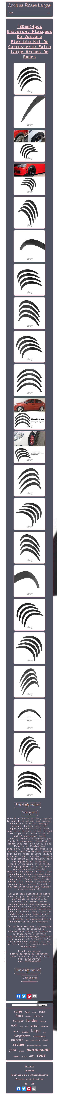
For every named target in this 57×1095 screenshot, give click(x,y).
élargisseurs (22, 1036)
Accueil (29, 1066)
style (21, 1026)
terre (45, 1046)
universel (44, 1026)
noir (14, 1025)
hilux (34, 1012)
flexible (45, 1040)
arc (16, 1031)
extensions (39, 1036)
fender (31, 1020)
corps (18, 1011)
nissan (25, 1032)
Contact (29, 1070)
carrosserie (38, 1049)
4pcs (26, 1040)
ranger (18, 1020)
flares (19, 1015)
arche (42, 1011)
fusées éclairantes (34, 1046)
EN (26, 1083)
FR (32, 1083)
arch (26, 1026)
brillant (34, 1025)
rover (16, 1056)
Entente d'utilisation (29, 1079)
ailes (44, 1032)
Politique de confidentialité (29, 1075)
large (35, 1030)
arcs (24, 1056)
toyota (21, 1051)
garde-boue (17, 1039)
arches (18, 1044)
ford (12, 1049)
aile (31, 1056)
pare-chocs (35, 1040)
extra (43, 1021)
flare (27, 1012)
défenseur (38, 1016)
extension (28, 1016)
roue (41, 1055)
